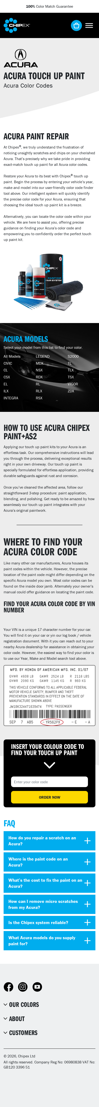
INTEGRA (11, 397)
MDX (39, 363)
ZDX (71, 390)
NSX (39, 370)
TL (70, 363)
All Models (12, 356)
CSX (7, 377)
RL (38, 384)
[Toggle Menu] (89, 25)
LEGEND (43, 356)
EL (6, 384)
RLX (39, 390)
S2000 (73, 356)
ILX (6, 390)
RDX (39, 377)
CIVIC (8, 363)
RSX (39, 397)
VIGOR (73, 384)
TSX (71, 377)
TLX (71, 370)
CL (6, 370)
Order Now (49, 797)
